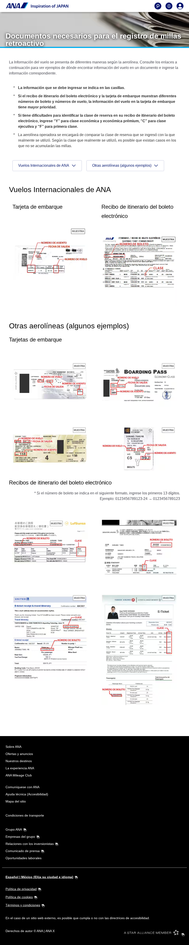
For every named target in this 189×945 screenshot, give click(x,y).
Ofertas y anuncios (19, 754)
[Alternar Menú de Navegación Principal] (168, 6)
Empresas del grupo (20, 836)
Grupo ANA (14, 829)
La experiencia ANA (20, 768)
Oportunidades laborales (23, 858)
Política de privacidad (21, 889)
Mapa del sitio (16, 801)
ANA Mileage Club (19, 775)
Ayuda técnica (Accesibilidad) (27, 794)
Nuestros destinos (19, 761)
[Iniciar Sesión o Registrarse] (180, 6)
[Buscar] (157, 6)
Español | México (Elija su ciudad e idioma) (39, 877)
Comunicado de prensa (23, 851)
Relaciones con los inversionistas (30, 844)
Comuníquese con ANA (22, 787)
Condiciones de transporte (25, 815)
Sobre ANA (13, 747)
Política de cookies (19, 897)
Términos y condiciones (23, 905)
